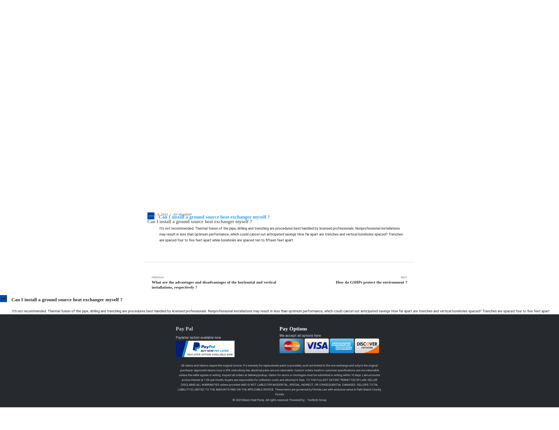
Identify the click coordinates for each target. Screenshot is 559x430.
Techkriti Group (317, 400)
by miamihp (183, 214)
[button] (279, 300)
